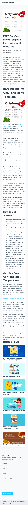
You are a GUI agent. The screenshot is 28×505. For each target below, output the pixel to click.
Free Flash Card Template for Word (14, 410)
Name (5, 463)
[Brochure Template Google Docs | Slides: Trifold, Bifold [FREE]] (14, 351)
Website (5, 473)
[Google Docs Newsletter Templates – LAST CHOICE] (14, 420)
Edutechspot (8, 2)
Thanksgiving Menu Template (12, 445)
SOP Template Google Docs (11, 376)
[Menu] (25, 2)
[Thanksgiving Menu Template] (14, 438)
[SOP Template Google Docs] (14, 369)
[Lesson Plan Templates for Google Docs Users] (14, 385)
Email (5, 468)
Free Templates (7, 52)
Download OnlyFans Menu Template (13, 298)
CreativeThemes (6, 503)
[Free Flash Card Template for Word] (14, 403)
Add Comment (7, 479)
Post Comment (7, 493)
